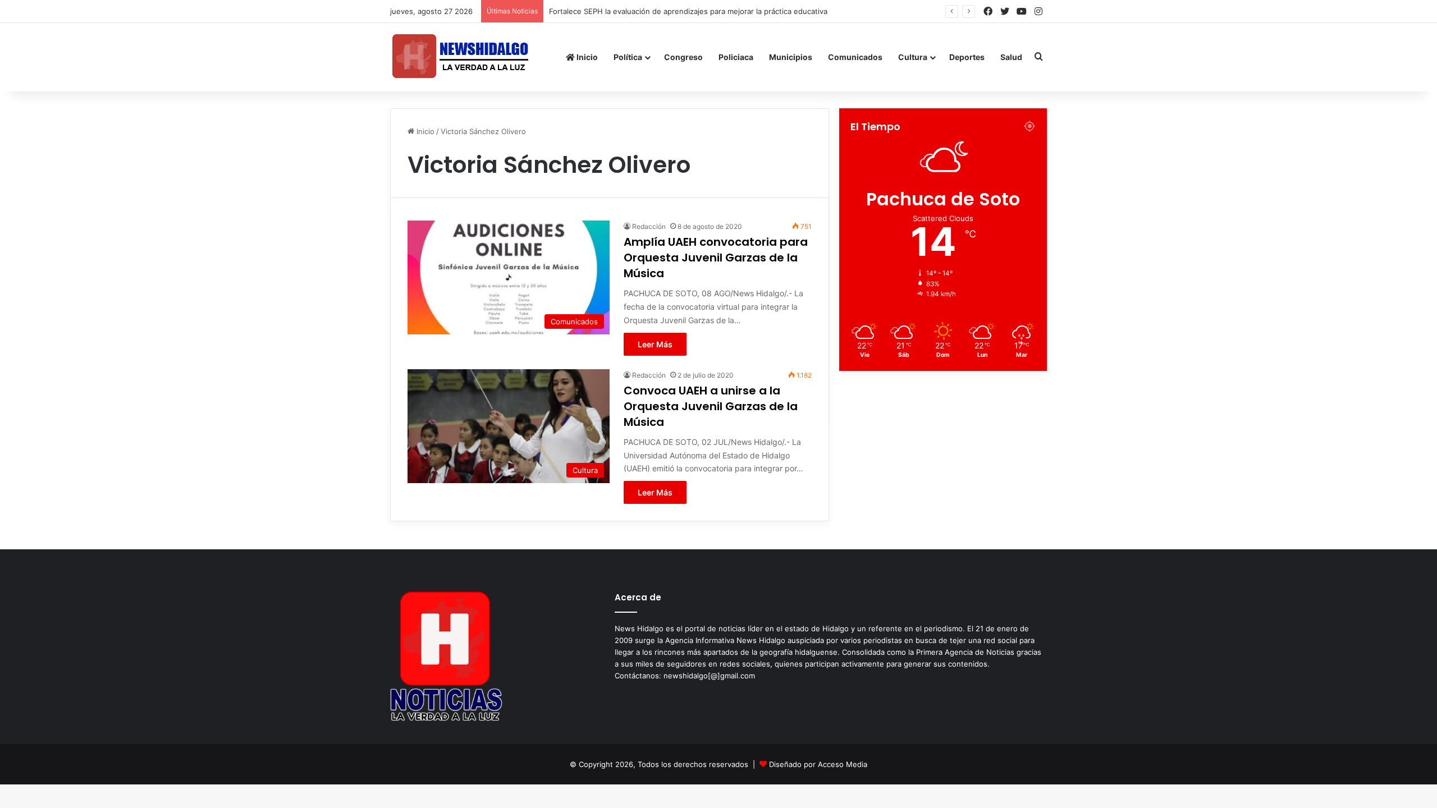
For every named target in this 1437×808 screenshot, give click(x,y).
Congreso (683, 57)
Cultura (912, 57)
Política (628, 57)
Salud (1011, 57)
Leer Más (655, 344)
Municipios (790, 57)
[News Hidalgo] (460, 57)
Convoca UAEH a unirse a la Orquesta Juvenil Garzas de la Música (711, 406)
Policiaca (735, 57)
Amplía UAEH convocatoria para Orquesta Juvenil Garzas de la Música (716, 257)
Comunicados (855, 57)
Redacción (649, 226)
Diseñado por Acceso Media (818, 764)
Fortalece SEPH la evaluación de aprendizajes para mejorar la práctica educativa (688, 11)
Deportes (967, 57)
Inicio (586, 57)
